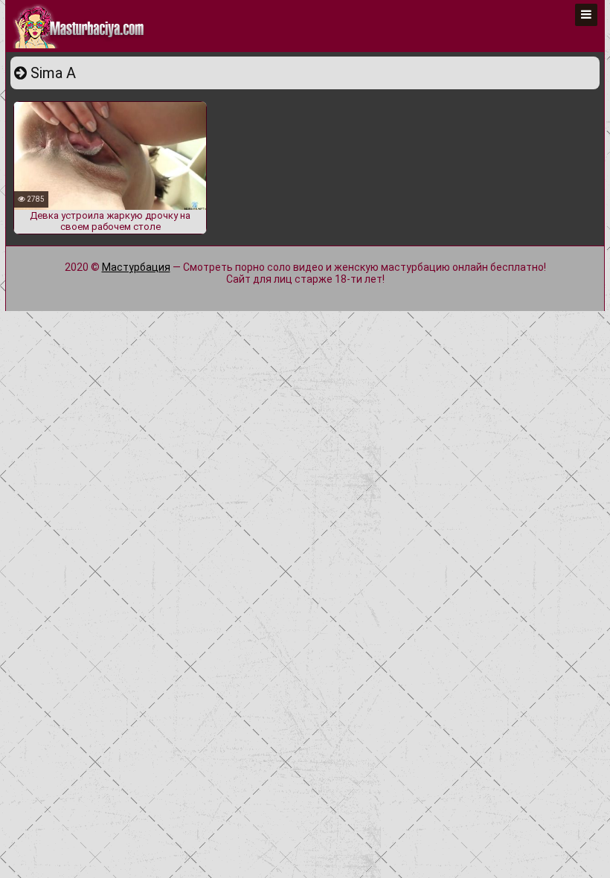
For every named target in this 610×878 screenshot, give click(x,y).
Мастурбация (136, 267)
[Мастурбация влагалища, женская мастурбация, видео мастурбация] (80, 26)
